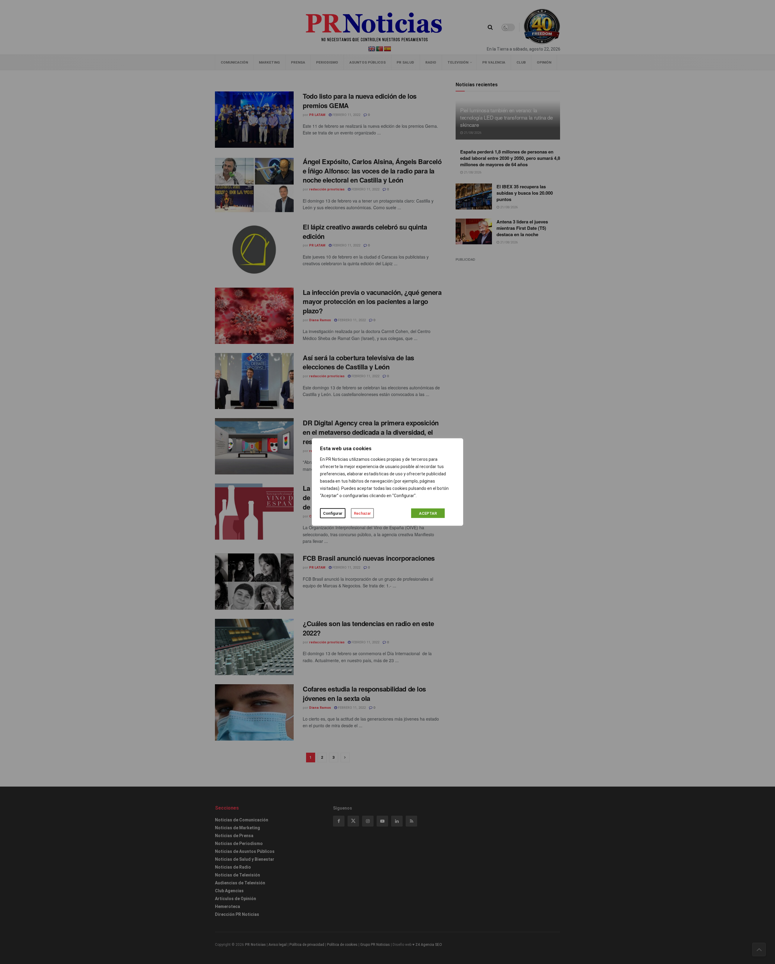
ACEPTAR (428, 513)
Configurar (332, 513)
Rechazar (362, 513)
